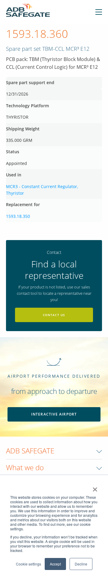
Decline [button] (81, 563)
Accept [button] (55, 563)
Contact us (54, 315)
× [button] (95, 487)
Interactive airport (54, 414)
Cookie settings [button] (28, 563)
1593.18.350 (18, 216)
